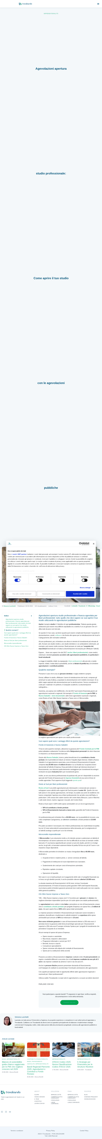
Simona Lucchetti (10, 606)
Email (98, 606)
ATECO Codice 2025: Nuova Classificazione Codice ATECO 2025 (62, 1064)
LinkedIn (75, 606)
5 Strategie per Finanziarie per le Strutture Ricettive (85, 1064)
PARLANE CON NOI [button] (46, 984)
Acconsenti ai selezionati (51, 594)
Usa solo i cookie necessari (21, 594)
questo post (77, 780)
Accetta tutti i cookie (80, 594)
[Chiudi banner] (93, 543)
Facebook (82, 606)
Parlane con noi (69, 1002)
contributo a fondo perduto (53, 906)
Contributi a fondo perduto (37, 1059)
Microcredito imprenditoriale (13, 643)
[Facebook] (2, 1112)
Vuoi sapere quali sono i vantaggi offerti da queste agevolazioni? (17, 634)
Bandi (4, 1059)
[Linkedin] (6, 1112)
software (58, 635)
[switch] (40, 580)
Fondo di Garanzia (80, 693)
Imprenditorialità (51, 13)
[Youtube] (10, 1112)
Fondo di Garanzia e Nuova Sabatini (15, 637)
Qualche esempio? (12, 630)
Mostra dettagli (85, 587)
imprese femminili (72, 778)
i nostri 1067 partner (19, 554)
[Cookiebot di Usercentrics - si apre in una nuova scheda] (80, 543)
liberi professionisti (75, 661)
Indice (6, 616)
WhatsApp (91, 606)
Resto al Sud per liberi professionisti (15, 640)
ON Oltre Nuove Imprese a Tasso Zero (16, 646)
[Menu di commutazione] (98, 4)
